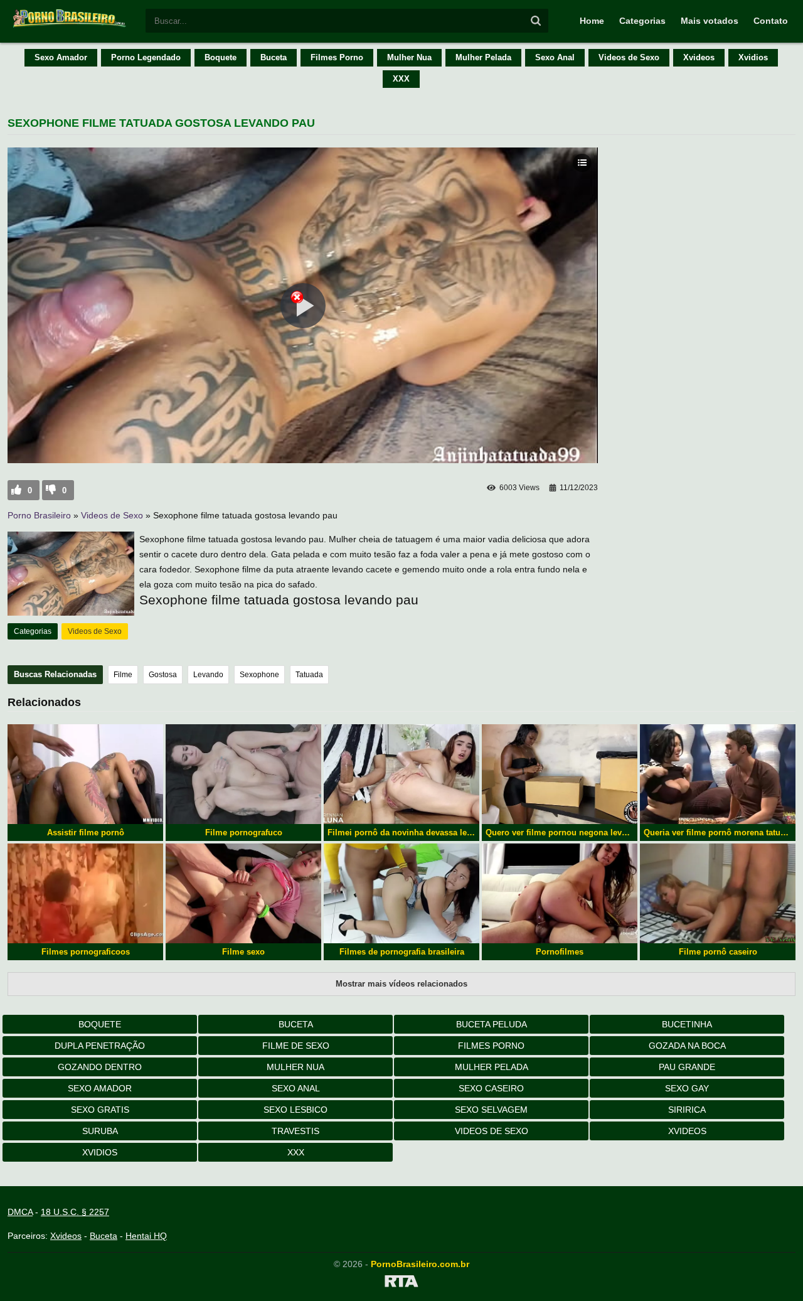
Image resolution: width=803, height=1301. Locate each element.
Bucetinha (687, 1024)
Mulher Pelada (483, 57)
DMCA (20, 1212)
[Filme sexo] (243, 893)
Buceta (273, 57)
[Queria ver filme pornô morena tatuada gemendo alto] (717, 774)
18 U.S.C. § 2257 (75, 1212)
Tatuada (309, 674)
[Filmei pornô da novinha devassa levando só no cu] (401, 774)
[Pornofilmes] (559, 893)
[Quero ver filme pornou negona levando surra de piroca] (559, 774)
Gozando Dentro (100, 1067)
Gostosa (163, 674)
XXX (401, 78)
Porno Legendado (146, 57)
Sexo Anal (555, 57)
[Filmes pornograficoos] (85, 893)
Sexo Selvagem (491, 1110)
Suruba (100, 1131)
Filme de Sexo (295, 1046)
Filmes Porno (337, 57)
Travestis (295, 1131)
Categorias (642, 21)
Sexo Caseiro (491, 1088)
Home (592, 21)
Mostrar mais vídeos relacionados (401, 983)
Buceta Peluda (491, 1024)
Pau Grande (687, 1067)
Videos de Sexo (628, 57)
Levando (208, 674)
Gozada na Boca (687, 1046)
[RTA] (401, 1283)
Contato (770, 21)
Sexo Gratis (100, 1110)
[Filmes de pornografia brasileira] (401, 893)
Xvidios (753, 57)
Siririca (687, 1110)
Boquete (221, 57)
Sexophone (259, 674)
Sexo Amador (61, 57)
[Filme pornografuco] (243, 774)
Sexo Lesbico (295, 1110)
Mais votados (709, 21)
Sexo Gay (687, 1088)
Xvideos (699, 57)
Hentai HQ (146, 1236)
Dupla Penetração (100, 1046)
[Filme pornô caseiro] (717, 893)
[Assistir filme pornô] (85, 774)
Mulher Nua (409, 57)
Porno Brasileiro (39, 515)
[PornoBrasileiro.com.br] (70, 26)
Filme (123, 674)
